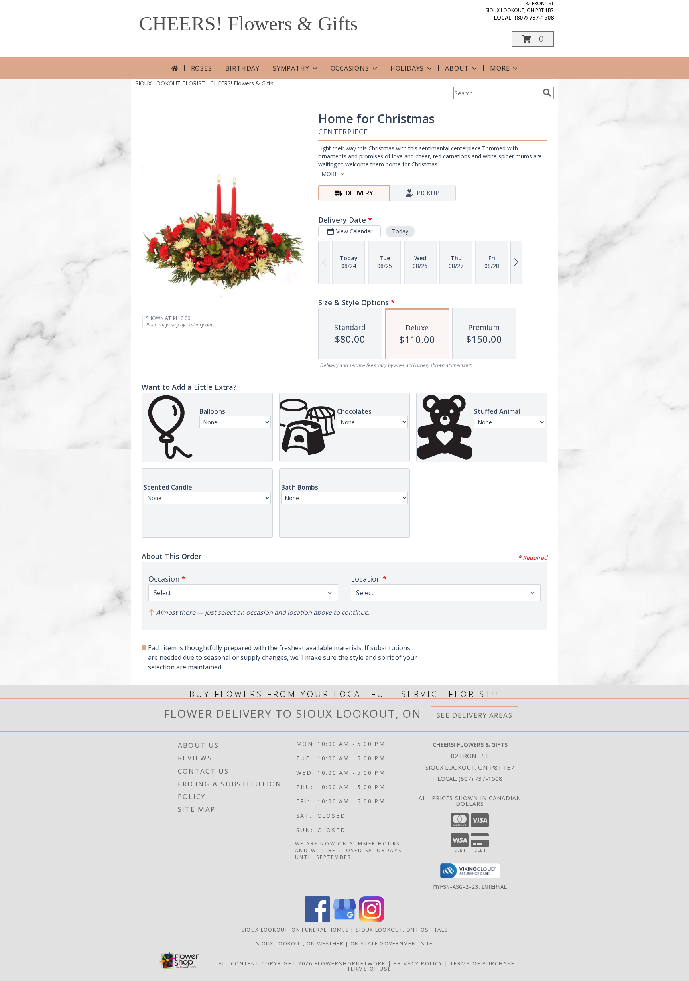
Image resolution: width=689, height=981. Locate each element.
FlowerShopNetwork (350, 963)
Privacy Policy (418, 963)
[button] (533, 39)
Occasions (350, 68)
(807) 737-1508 (534, 17)
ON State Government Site (391, 943)
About (457, 68)
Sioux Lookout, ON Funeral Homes (295, 929)
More (500, 68)
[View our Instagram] (371, 920)
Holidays (407, 68)
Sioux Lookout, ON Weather (300, 943)
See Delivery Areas (475, 715)
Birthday (242, 68)
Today (400, 231)
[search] (547, 92)
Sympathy (291, 68)
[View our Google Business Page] (344, 920)
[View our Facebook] (317, 920)
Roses (201, 68)
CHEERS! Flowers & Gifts (248, 23)
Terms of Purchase (482, 963)
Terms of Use (369, 968)
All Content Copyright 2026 (266, 963)
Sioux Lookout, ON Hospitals (402, 929)
